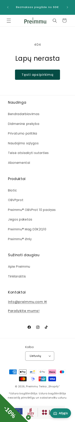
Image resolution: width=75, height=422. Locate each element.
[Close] (27, 416)
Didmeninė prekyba (23, 124)
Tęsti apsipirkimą (38, 74)
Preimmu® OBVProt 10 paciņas (32, 210)
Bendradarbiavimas (23, 114)
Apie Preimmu (19, 266)
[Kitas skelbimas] (67, 7)
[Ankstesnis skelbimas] (7, 7)
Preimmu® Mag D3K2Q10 (27, 229)
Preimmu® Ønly (20, 239)
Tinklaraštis (17, 276)
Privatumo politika (22, 133)
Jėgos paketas (20, 219)
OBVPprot (15, 200)
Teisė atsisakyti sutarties (28, 153)
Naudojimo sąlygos (23, 143)
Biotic (12, 190)
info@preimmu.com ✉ (27, 302)
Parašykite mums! (24, 311)
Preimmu (32, 386)
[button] (9, 20)
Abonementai (19, 163)
